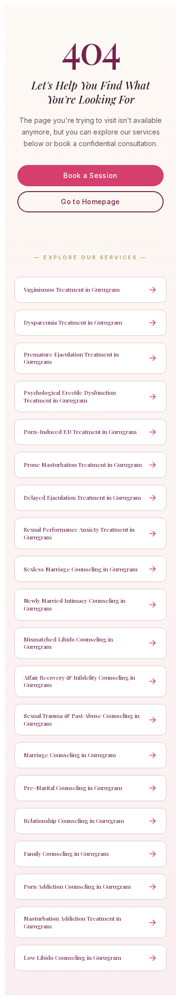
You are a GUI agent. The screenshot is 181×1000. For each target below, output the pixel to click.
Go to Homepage (90, 201)
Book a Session (90, 175)
